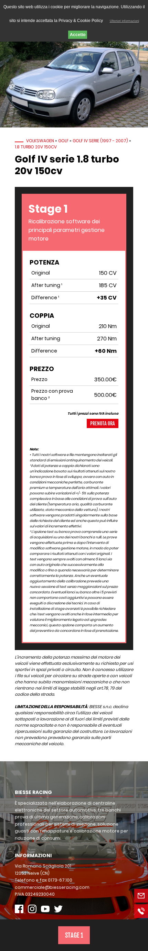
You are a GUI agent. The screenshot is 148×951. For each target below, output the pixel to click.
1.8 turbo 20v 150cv (36, 147)
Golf (63, 141)
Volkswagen (40, 141)
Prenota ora (102, 423)
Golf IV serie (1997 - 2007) (100, 141)
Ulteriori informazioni (124, 21)
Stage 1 (74, 935)
